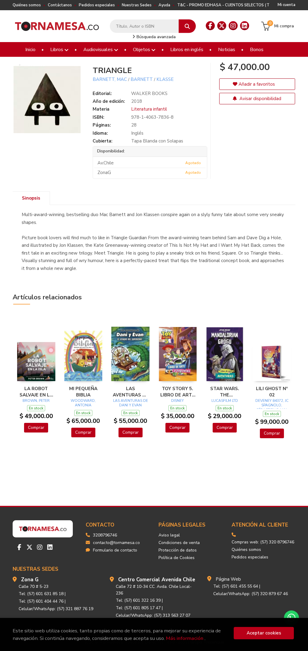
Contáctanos (60, 5)
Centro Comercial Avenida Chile (156, 579)
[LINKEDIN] (244, 25)
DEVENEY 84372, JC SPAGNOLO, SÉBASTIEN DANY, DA (271, 407)
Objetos (142, 49)
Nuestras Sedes (137, 5)
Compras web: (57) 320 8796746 (263, 542)
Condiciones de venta (179, 543)
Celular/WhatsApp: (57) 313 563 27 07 (153, 615)
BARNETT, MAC (110, 79)
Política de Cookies (177, 558)
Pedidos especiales (97, 5)
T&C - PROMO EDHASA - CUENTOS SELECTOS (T (223, 5)
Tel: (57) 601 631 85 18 (41, 594)
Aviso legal (169, 535)
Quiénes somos (27, 5)
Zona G (29, 579)
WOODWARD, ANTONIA (83, 403)
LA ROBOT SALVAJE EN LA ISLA (36, 392)
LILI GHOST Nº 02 (272, 392)
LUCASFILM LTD (224, 400)
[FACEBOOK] (210, 25)
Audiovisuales (98, 49)
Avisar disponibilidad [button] (259, 99)
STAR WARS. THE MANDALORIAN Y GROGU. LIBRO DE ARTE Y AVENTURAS (225, 392)
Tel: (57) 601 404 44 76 (41, 601)
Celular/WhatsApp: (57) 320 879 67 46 (250, 594)
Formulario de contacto (115, 550)
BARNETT (142, 79)
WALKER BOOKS (149, 93)
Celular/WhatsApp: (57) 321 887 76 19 (56, 609)
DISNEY (177, 400)
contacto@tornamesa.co (116, 543)
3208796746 (105, 535)
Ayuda (164, 5)
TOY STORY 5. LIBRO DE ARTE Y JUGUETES (177, 392)
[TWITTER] (221, 25)
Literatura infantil (149, 109)
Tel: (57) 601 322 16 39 (138, 600)
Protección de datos (178, 550)
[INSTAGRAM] (233, 25)
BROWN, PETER (36, 400)
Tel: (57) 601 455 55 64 (235, 586)
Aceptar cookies (264, 633)
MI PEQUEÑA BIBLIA (83, 392)
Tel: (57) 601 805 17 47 (138, 608)
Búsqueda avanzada (155, 37)
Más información (184, 638)
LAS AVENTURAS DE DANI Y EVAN (130, 403)
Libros (57, 49)
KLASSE (165, 79)
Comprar (36, 427)
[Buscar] (187, 26)
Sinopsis (31, 198)
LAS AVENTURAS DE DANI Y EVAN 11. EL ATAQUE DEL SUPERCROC (130, 392)
